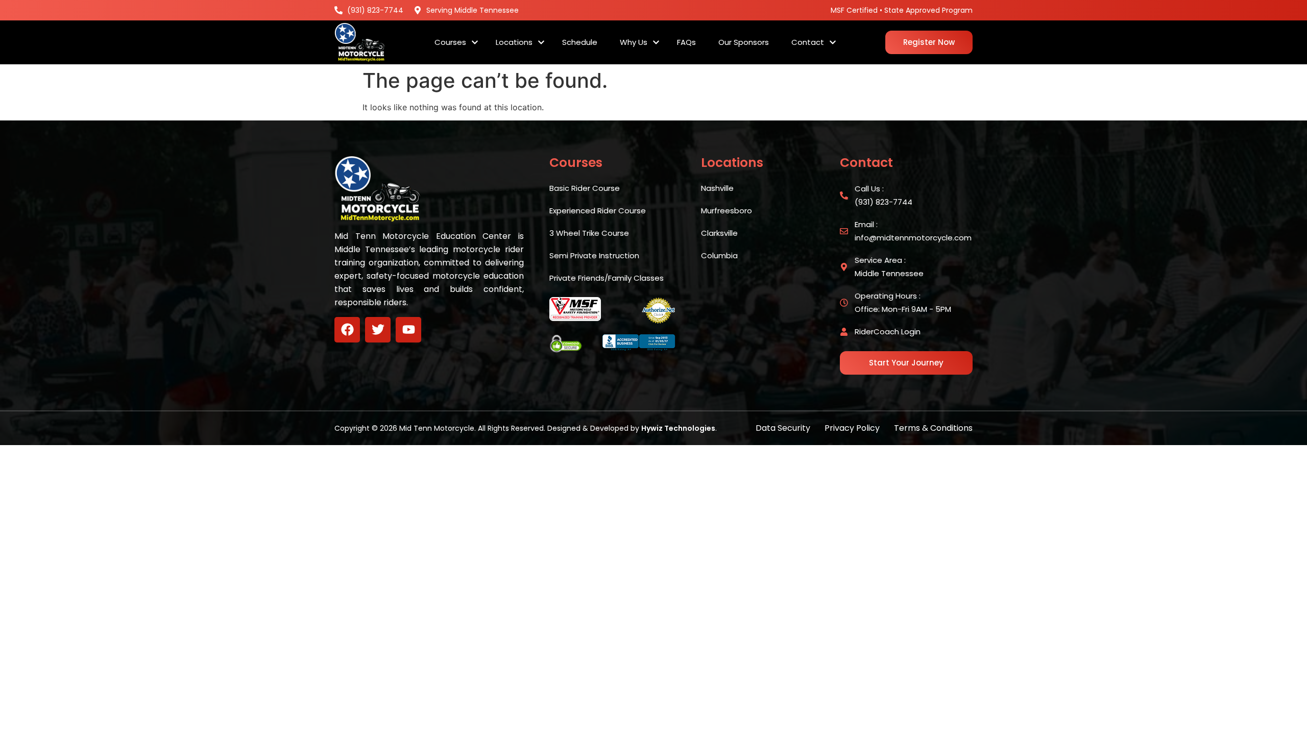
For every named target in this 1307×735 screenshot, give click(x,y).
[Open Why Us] (656, 42)
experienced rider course (597, 210)
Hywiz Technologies (678, 428)
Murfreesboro (726, 210)
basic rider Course (584, 188)
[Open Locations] (541, 42)
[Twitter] (378, 329)
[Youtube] (408, 329)
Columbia (719, 255)
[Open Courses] (474, 42)
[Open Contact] (832, 42)
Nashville (717, 188)
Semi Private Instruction (594, 255)
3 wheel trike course (589, 233)
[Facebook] (347, 329)
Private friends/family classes (606, 278)
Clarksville (719, 233)
